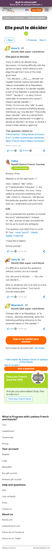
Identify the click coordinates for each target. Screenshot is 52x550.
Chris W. (15, 259)
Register (6, 454)
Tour (4, 425)
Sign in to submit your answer (26, 340)
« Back (9, 40)
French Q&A (19, 18)
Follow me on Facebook (13, 532)
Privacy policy (9, 548)
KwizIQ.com (7, 520)
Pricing (5, 443)
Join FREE (37, 10)
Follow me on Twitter (11, 538)
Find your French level (19, 398)
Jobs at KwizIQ (9, 496)
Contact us (7, 509)
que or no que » (12, 365)
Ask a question (26, 368)
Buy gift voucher (9, 473)
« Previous (31, 40)
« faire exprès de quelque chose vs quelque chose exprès (26, 360)
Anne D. (15, 48)
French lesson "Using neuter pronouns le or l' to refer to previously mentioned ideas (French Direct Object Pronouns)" (25, 137)
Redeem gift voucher (11, 479)
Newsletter (7, 467)
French (7, 18)
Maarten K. (17, 305)
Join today (39, 348)
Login (4, 461)
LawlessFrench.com (11, 526)
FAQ (4, 490)
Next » (43, 40)
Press (4, 502)
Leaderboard (8, 431)
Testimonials (7, 437)
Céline (14, 161)
